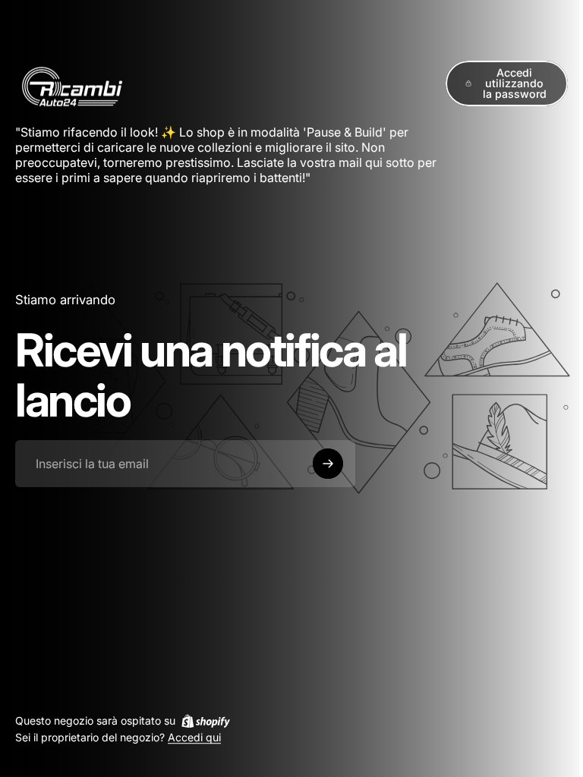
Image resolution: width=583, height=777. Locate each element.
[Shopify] (205, 721)
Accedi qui (194, 737)
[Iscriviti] (328, 463)
